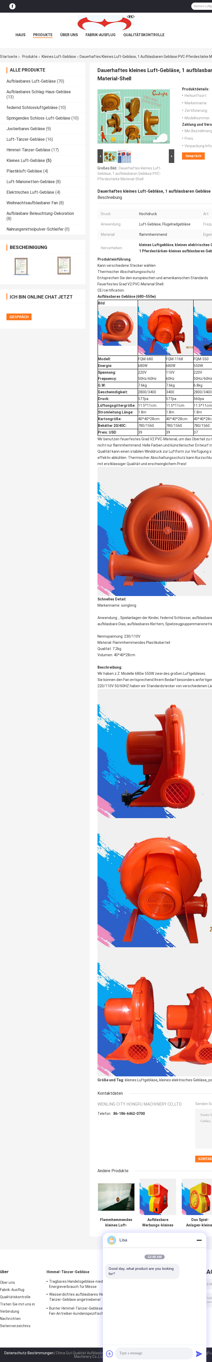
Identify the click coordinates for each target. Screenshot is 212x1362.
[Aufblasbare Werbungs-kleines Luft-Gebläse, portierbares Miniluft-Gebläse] (158, 1197)
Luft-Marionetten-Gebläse (30, 181)
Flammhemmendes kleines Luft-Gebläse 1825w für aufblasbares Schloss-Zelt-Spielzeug (116, 1222)
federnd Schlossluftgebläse (32, 107)
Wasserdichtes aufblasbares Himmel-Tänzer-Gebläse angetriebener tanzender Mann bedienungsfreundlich (82, 1297)
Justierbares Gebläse (25, 128)
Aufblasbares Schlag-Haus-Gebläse (38, 91)
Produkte (42, 35)
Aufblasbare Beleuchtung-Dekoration (40, 213)
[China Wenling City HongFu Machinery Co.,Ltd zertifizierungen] (21, 265)
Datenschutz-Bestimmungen (29, 1353)
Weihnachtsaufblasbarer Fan (32, 202)
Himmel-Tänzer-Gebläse (28, 149)
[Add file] (109, 1353)
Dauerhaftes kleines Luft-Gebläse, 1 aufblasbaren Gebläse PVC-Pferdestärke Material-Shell (129, 173)
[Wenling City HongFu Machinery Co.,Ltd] (106, 23)
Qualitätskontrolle (143, 35)
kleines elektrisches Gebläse (183, 1080)
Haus (20, 35)
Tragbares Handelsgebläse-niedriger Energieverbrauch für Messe (79, 1284)
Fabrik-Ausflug (101, 35)
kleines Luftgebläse (141, 1080)
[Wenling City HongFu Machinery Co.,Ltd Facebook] (12, 6)
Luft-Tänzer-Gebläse (25, 139)
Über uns (69, 35)
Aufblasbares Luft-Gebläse (31, 81)
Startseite (8, 56)
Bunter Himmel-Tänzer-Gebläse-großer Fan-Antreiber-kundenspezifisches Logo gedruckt (83, 1311)
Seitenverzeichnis (15, 1326)
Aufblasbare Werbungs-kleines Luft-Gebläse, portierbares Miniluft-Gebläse (157, 1222)
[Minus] (199, 1240)
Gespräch (193, 156)
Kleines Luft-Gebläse (59, 56)
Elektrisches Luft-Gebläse (30, 192)
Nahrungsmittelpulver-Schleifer (35, 229)
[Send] (199, 1353)
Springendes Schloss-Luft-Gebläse (38, 118)
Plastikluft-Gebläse (24, 171)
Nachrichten (10, 1319)
